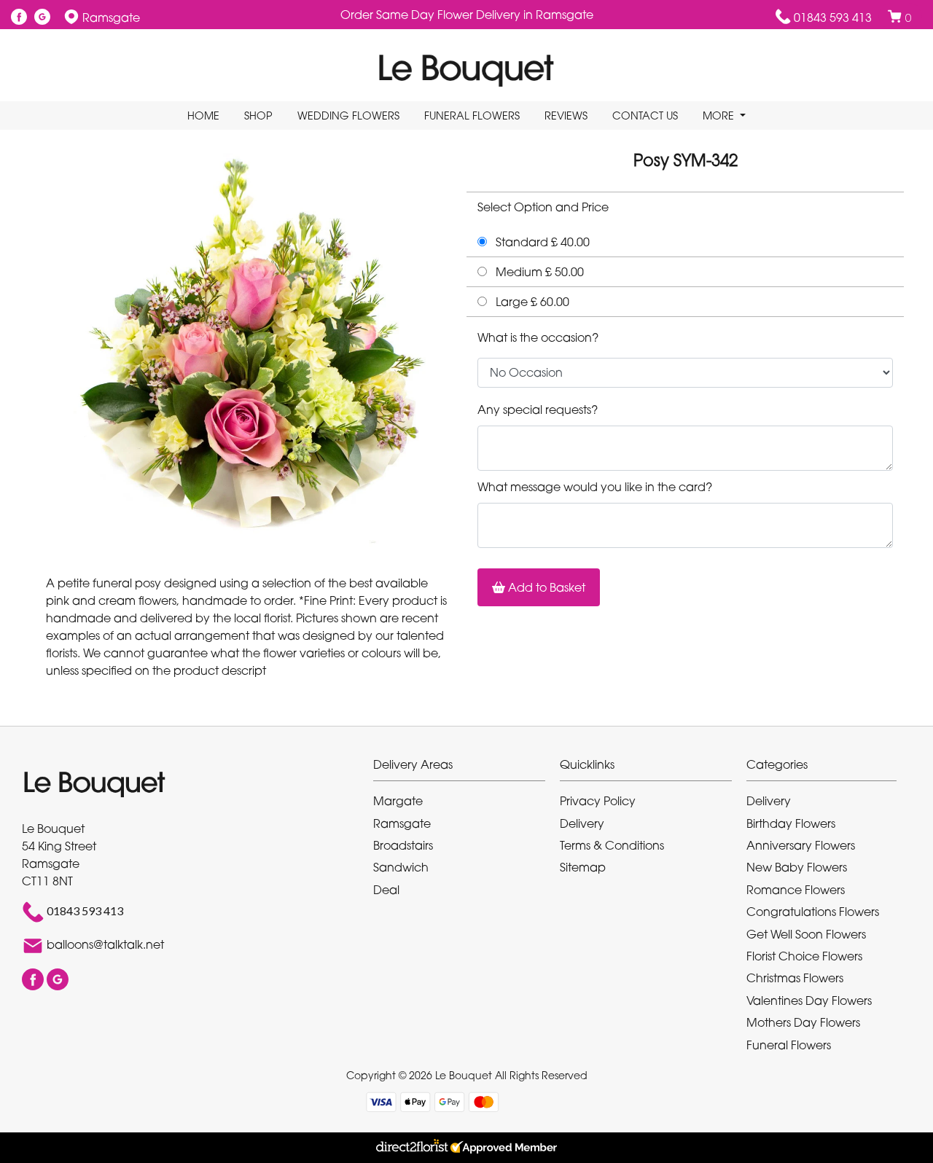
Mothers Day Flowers (803, 1022)
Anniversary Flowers (800, 845)
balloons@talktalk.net (105, 945)
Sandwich (401, 867)
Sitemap (583, 867)
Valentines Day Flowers (809, 1000)
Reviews (565, 115)
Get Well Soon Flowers (806, 934)
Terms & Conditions (612, 845)
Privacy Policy (598, 801)
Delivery (582, 823)
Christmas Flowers (794, 978)
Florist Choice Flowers (804, 956)
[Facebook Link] (19, 17)
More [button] (720, 115)
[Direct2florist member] (466, 1147)
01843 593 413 (833, 17)
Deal (386, 889)
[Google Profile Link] (42, 17)
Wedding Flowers (348, 115)
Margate (398, 801)
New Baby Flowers (796, 867)
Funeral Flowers (472, 115)
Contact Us (645, 115)
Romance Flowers (795, 889)
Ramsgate (402, 823)
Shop (258, 115)
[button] (466, 768)
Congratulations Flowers (812, 911)
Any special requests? (537, 409)
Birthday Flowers (790, 823)
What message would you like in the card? (594, 486)
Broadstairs (403, 845)
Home (203, 115)
